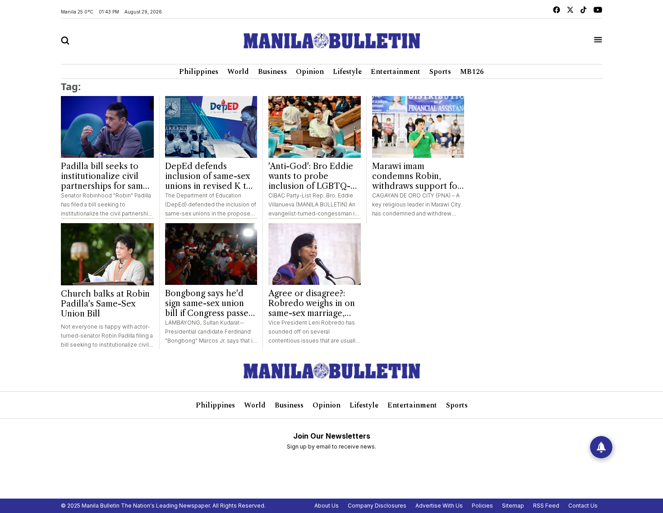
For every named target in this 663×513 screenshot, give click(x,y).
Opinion (310, 71)
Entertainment (395, 71)
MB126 (472, 71)
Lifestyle (347, 71)
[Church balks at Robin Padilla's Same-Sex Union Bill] (107, 254)
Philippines (198, 71)
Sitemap (513, 505)
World (238, 71)
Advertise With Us (439, 505)
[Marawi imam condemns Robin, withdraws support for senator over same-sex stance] (418, 127)
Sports (440, 71)
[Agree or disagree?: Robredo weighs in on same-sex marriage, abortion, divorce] (314, 254)
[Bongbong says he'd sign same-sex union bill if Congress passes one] (211, 254)
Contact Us (583, 505)
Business (272, 71)
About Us (326, 505)
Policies (482, 505)
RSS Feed (546, 505)
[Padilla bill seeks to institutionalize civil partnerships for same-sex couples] (107, 127)
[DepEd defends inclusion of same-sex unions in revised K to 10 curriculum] (211, 127)
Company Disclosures (377, 505)
